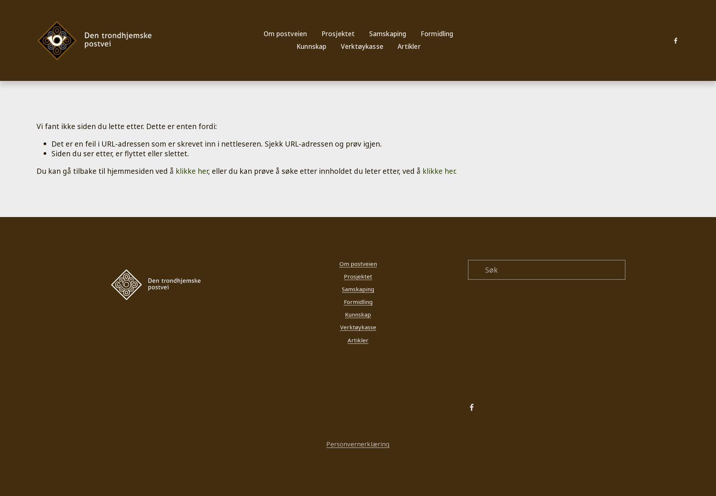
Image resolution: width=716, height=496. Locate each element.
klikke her (192, 171)
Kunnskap (358, 314)
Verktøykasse (362, 46)
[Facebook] (675, 40)
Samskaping (358, 289)
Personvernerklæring (357, 444)
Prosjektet (358, 276)
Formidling (358, 301)
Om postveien (358, 263)
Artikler (409, 46)
